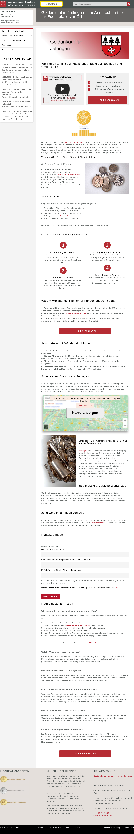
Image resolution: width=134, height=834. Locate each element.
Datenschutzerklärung (111, 828)
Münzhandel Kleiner (74, 142)
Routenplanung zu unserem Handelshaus (112, 776)
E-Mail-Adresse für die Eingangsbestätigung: (62, 570)
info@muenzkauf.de (102, 815)
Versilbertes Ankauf (9, 50)
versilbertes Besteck (65, 216)
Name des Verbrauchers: (52, 549)
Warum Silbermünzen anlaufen (16, 97)
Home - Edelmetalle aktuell (13, 31)
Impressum (129, 828)
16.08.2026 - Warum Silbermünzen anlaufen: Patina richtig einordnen (16, 92)
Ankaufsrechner (97, 523)
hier (116, 588)
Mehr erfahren (85, 406)
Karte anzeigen (85, 413)
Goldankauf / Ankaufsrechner (14, 40)
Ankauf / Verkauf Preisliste (12, 36)
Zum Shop (51, 4)
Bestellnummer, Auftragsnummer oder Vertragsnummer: (67, 560)
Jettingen (83, 450)
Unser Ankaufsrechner (76, 313)
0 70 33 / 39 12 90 (102, 813)
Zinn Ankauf (6, 45)
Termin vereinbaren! (85, 331)
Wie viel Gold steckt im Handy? (16, 107)
